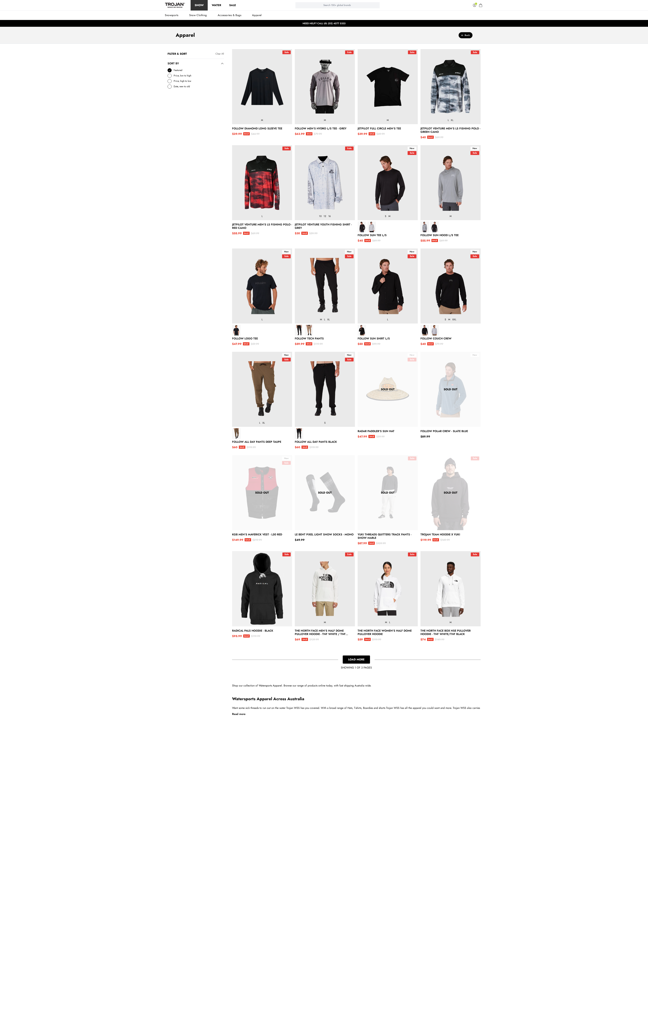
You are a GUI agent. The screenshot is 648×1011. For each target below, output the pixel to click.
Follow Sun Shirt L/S (374, 338)
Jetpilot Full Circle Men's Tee (379, 128)
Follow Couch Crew (435, 338)
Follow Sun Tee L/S (372, 235)
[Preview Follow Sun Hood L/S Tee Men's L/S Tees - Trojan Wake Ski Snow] (424, 227)
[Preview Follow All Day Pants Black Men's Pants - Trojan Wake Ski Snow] (299, 433)
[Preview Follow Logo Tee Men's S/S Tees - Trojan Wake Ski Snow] (236, 330)
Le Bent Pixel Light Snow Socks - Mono (324, 534)
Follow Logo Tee (245, 338)
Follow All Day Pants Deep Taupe (256, 442)
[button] (480, 5)
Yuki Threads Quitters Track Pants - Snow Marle (385, 536)
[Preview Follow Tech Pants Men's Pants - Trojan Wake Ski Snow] (299, 330)
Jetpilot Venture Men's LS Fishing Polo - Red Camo (262, 226)
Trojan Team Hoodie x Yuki (440, 534)
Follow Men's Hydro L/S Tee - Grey (320, 128)
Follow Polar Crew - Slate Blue (444, 431)
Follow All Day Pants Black (316, 442)
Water (216, 5)
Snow (199, 5)
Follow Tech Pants (309, 338)
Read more (238, 714)
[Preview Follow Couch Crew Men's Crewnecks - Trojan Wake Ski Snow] (424, 330)
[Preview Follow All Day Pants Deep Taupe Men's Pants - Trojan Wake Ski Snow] (236, 433)
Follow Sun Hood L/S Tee (439, 235)
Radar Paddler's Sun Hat (376, 431)
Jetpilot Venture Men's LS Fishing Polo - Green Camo (450, 130)
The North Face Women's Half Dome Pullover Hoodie (385, 632)
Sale (232, 5)
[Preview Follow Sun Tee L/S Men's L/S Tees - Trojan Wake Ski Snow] (362, 227)
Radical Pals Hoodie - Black (252, 630)
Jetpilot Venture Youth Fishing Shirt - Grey (323, 226)
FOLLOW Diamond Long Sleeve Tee (257, 128)
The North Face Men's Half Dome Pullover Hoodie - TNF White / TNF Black (320, 632)
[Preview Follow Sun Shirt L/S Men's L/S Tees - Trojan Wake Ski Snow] (362, 330)
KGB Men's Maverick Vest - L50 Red (257, 534)
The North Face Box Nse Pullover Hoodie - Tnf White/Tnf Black (445, 632)
